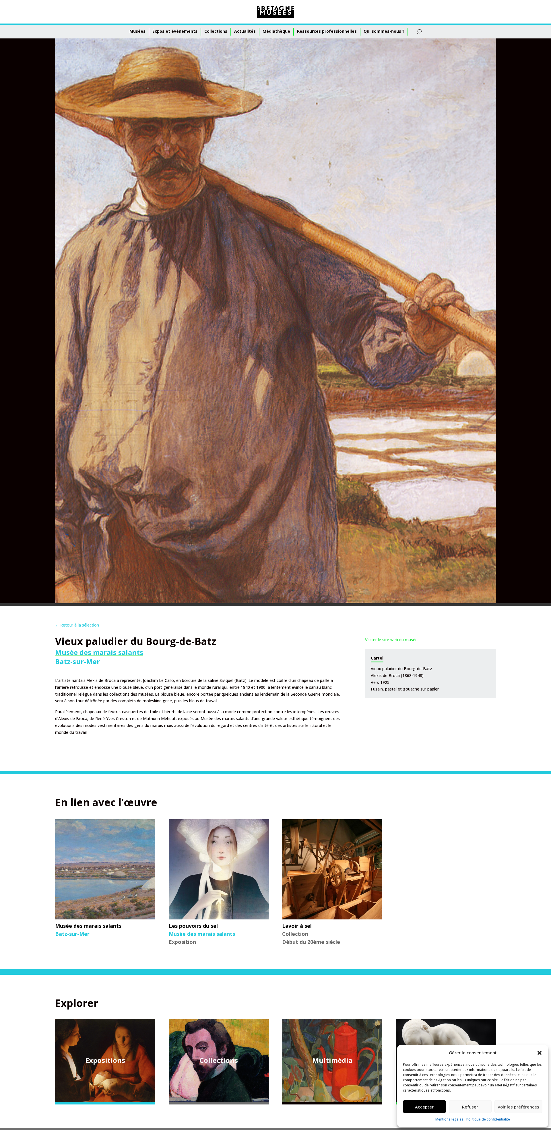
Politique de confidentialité (488, 1119)
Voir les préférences (518, 1107)
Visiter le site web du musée (391, 639)
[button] (539, 1053)
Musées (137, 31)
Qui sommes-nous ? (384, 31)
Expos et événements (174, 31)
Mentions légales (449, 1119)
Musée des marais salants (99, 652)
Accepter (424, 1107)
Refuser (470, 1107)
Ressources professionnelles (327, 31)
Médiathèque (276, 31)
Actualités (245, 31)
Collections (215, 31)
